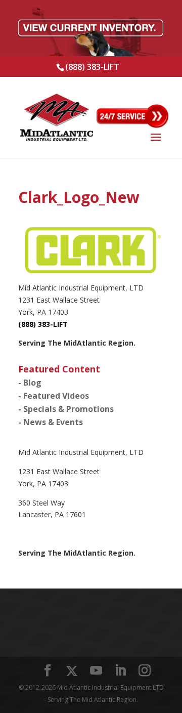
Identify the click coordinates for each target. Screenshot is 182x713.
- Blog (29, 382)
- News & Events (50, 422)
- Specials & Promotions (66, 408)
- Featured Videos (53, 395)
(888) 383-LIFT (92, 66)
